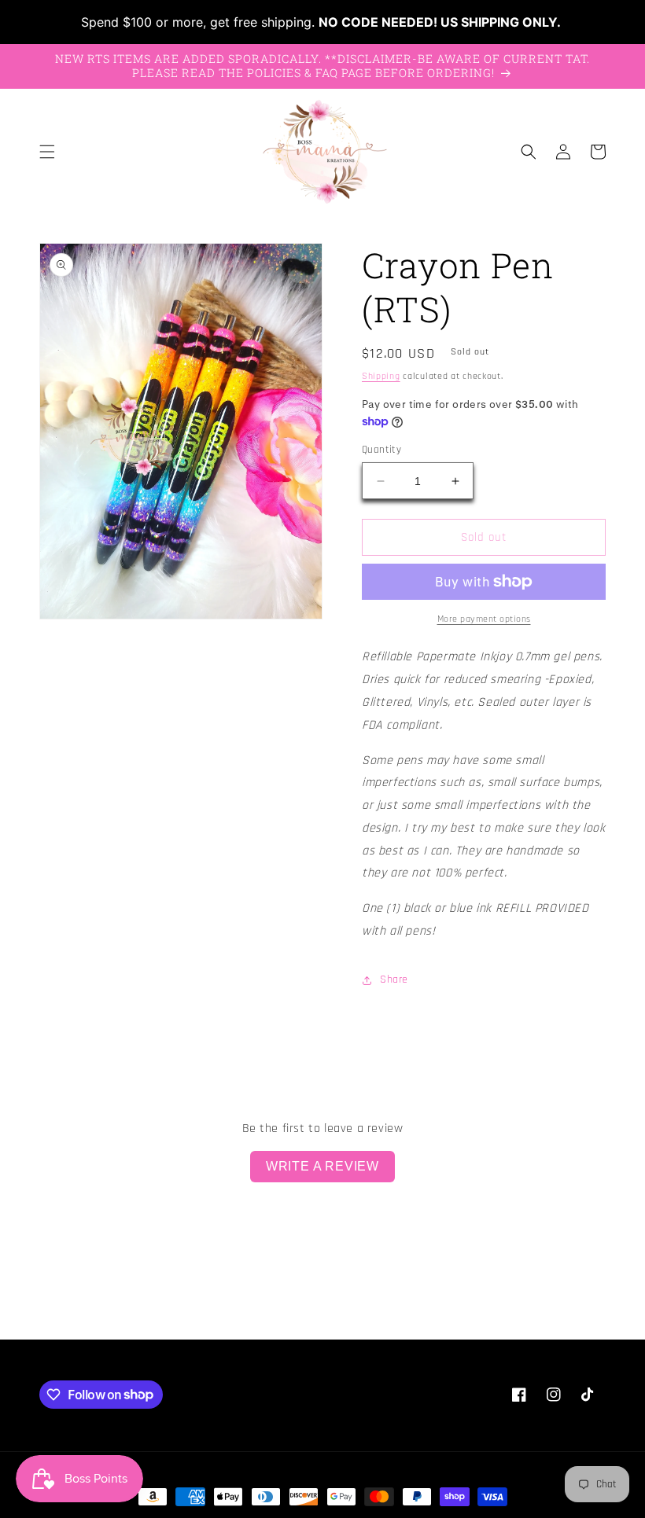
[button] (47, 151)
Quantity (381, 449)
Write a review (322, 1166)
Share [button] (394, 979)
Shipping (381, 376)
